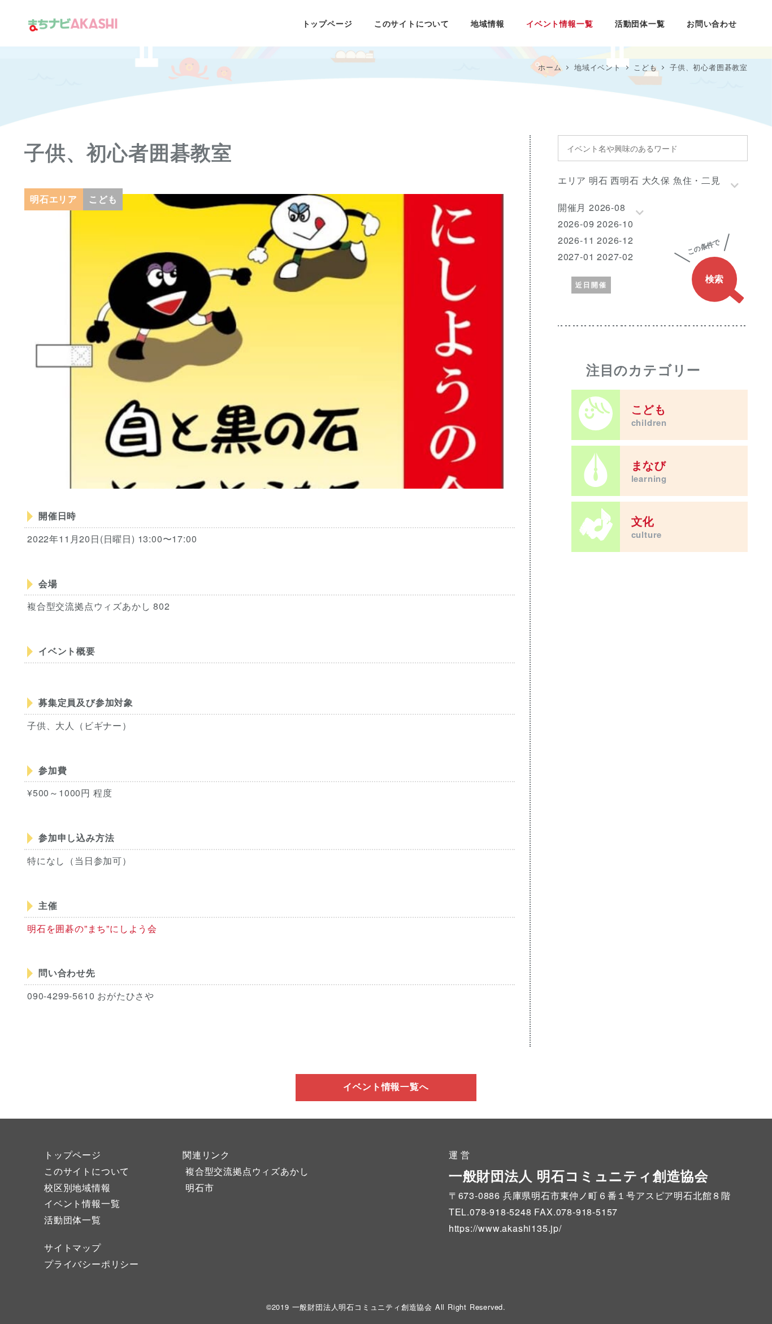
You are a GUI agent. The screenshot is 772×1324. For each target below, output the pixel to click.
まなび (649, 470)
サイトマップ (72, 1247)
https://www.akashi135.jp (504, 1228)
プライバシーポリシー (91, 1263)
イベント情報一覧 (82, 1203)
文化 (646, 526)
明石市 (199, 1187)
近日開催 (591, 284)
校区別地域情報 (77, 1187)
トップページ (72, 1154)
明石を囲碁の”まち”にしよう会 (92, 928)
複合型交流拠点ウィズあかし (247, 1171)
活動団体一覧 (72, 1219)
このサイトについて (86, 1171)
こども (649, 414)
